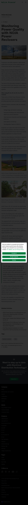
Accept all (14, 253)
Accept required (14, 256)
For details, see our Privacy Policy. (15, 249)
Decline (14, 260)
